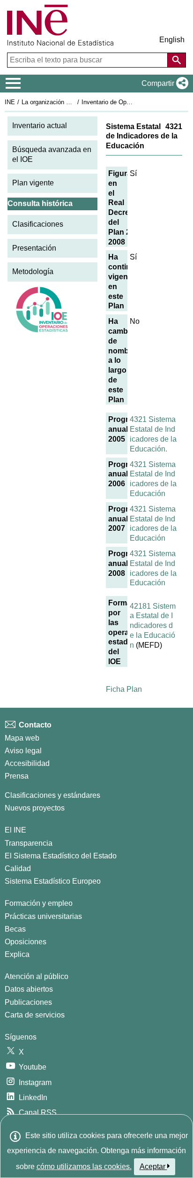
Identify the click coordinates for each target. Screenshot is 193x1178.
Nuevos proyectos (35, 808)
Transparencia (28, 843)
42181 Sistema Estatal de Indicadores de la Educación (153, 625)
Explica (17, 954)
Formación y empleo (39, 903)
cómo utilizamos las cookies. (84, 1166)
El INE (15, 830)
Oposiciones (25, 942)
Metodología (32, 271)
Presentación (34, 248)
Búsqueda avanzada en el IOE (51, 154)
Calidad (18, 868)
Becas (15, 929)
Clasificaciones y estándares (52, 795)
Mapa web (22, 738)
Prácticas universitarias (43, 916)
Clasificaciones (37, 224)
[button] (163, 83)
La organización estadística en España (74, 102)
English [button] (172, 40)
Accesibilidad (27, 763)
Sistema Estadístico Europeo (53, 881)
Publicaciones (28, 1002)
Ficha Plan (124, 689)
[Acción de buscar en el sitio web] (176, 60)
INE (10, 102)
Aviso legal (23, 751)
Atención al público (36, 976)
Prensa (17, 776)
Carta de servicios (35, 1015)
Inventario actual (39, 126)
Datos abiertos (29, 989)
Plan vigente (33, 183)
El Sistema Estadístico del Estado (61, 856)
